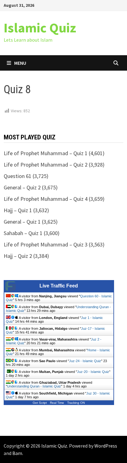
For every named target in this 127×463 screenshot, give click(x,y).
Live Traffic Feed (58, 285)
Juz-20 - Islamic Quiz (93, 372)
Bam (17, 453)
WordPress (105, 446)
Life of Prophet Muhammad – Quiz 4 (46, 198)
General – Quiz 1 (22, 221)
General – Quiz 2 (22, 187)
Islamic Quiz (40, 27)
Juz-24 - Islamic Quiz (85, 361)
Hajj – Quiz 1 (18, 210)
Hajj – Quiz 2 (18, 255)
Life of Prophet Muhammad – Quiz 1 (46, 153)
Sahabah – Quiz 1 (23, 233)
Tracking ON (76, 402)
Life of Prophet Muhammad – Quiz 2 (46, 164)
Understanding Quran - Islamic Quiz (34, 386)
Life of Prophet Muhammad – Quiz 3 (46, 244)
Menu (20, 63)
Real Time (57, 402)
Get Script (40, 402)
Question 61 (17, 176)
